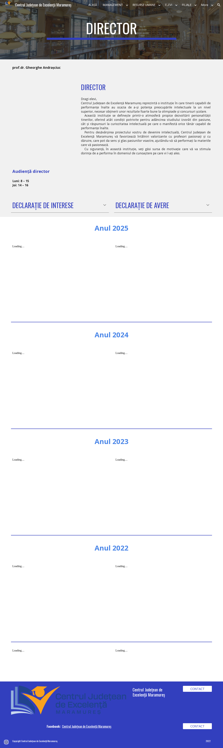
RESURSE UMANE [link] (144, 5)
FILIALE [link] (186, 5)
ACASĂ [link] (92, 5)
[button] (219, 5)
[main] (111, 29)
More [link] (204, 5)
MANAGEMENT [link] (113, 5)
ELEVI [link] (168, 5)
